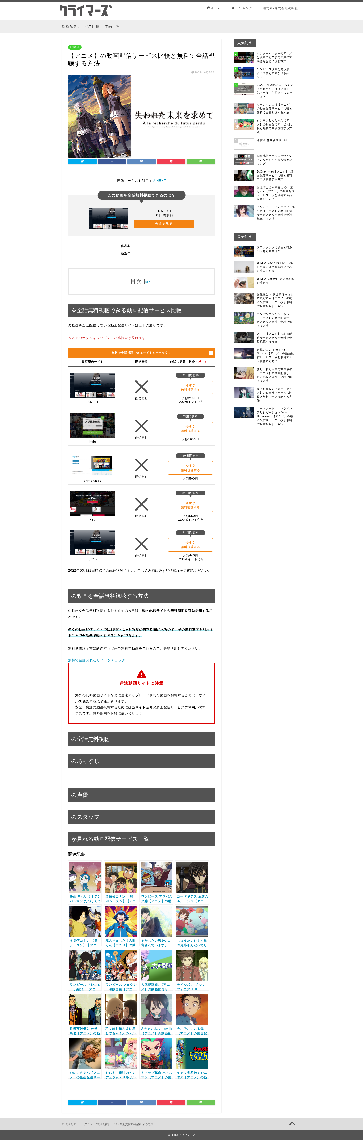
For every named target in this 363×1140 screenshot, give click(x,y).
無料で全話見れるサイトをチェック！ (98, 660)
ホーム (216, 8)
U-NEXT (159, 180)
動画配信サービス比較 (81, 26)
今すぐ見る (164, 223)
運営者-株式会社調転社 (280, 8)
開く (148, 282)
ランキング (244, 8)
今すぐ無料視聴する (190, 387)
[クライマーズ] (86, 15)
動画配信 (74, 47)
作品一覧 (112, 26)
